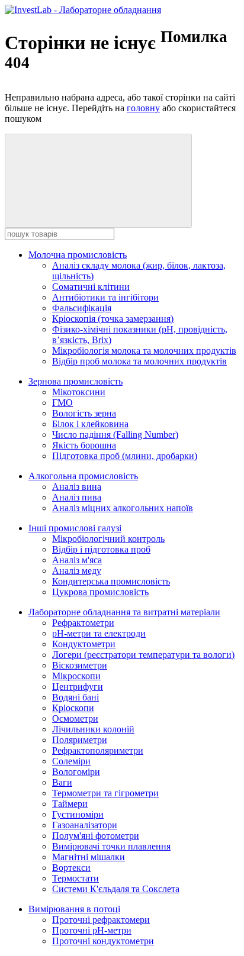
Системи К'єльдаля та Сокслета (115, 889)
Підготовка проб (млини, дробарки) (124, 456)
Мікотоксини (78, 392)
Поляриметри (79, 740)
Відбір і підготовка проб (101, 549)
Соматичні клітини (91, 287)
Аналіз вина (76, 487)
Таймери (70, 804)
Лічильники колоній (93, 729)
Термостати (75, 878)
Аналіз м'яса (77, 560)
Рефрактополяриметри (97, 750)
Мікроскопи (76, 676)
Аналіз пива (76, 497)
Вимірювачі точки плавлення (111, 846)
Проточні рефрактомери (101, 920)
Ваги (62, 782)
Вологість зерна (84, 413)
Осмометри (75, 718)
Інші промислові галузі (74, 528)
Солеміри (71, 761)
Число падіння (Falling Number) (115, 434)
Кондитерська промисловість (111, 581)
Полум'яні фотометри (95, 836)
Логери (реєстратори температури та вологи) (143, 655)
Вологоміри (76, 772)
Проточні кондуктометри (103, 941)
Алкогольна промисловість (83, 476)
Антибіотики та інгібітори (105, 297)
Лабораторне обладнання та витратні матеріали (124, 612)
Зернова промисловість (75, 381)
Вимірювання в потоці (74, 909)
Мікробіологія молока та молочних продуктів (144, 350)
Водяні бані (75, 697)
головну (143, 108)
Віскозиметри (79, 665)
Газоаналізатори (84, 825)
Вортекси (71, 868)
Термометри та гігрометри (105, 793)
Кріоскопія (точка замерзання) (113, 319)
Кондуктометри (83, 644)
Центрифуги (77, 687)
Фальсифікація (81, 308)
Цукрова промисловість (100, 592)
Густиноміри (78, 814)
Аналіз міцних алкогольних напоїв (122, 508)
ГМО (62, 403)
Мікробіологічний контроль (108, 539)
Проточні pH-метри (91, 930)
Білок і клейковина (90, 424)
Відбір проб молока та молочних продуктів (139, 361)
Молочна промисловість (77, 255)
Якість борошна (84, 445)
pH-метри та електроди (99, 633)
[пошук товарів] (98, 181)
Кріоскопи (73, 708)
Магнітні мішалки (88, 857)
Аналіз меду (76, 571)
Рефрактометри (83, 623)
